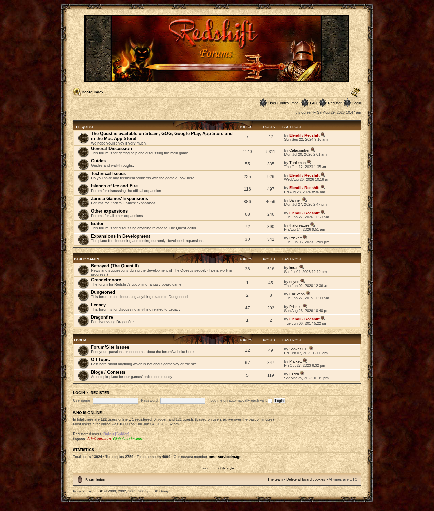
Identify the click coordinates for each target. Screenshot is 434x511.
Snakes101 (298, 349)
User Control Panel (283, 103)
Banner (295, 200)
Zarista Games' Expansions (119, 198)
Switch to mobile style (217, 468)
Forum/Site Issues (110, 347)
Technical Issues (108, 173)
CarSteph (297, 294)
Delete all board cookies (306, 479)
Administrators (99, 439)
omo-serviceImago (225, 456)
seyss (294, 282)
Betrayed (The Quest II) (115, 265)
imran (293, 268)
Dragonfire (102, 317)
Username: (82, 400)
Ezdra (294, 374)
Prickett (295, 238)
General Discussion (111, 148)
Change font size (355, 92)
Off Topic (100, 359)
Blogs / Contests (108, 372)
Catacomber (299, 150)
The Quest (84, 127)
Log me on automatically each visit (239, 400)
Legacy (98, 304)
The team (275, 479)
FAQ (313, 103)
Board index (92, 92)
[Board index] (217, 79)
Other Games (86, 259)
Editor (97, 223)
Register (335, 103)
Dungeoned (103, 292)
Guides (98, 160)
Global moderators (128, 439)
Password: (150, 400)
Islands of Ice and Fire (114, 185)
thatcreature (299, 225)
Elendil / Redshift (304, 135)
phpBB (98, 491)
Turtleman (297, 163)
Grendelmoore (106, 279)
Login (356, 103)
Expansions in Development (120, 236)
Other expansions (109, 211)
